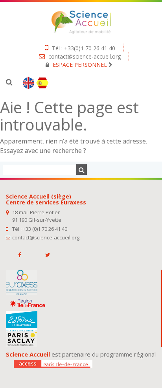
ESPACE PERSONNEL (80, 64)
